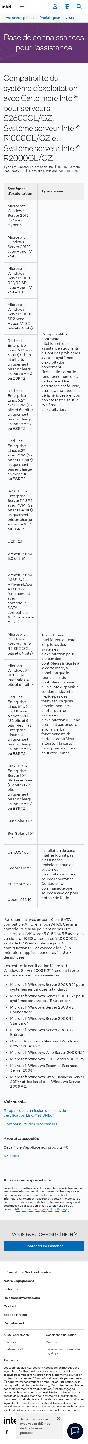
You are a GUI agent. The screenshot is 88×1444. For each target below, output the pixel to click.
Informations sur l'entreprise (27, 1272)
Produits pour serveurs (56, 18)
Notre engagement (19, 1281)
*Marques (10, 1342)
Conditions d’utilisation (61, 1335)
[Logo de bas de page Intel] (13, 1420)
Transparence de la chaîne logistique (63, 1351)
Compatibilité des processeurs (30, 1124)
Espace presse (15, 1315)
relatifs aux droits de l (39, 1399)
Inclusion (11, 1289)
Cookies (51, 1342)
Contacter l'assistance (44, 1246)
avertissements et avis (23, 1389)
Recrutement (14, 1323)
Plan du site (11, 1360)
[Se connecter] (55, 6)
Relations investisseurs (22, 1298)
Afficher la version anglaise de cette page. (42, 1209)
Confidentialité (13, 1349)
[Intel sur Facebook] (7, 1431)
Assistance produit (20, 18)
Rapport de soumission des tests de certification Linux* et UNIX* (35, 1113)
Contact (10, 1306)
